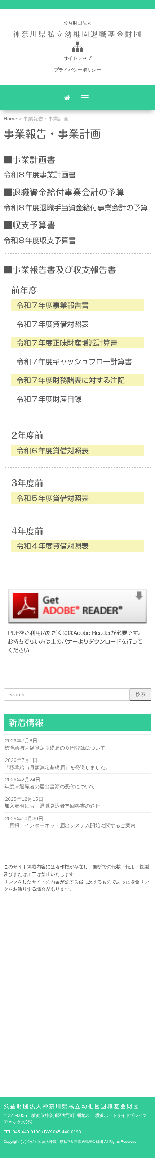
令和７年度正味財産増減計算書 (67, 342)
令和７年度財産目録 (49, 399)
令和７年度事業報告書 (53, 305)
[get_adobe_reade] (77, 606)
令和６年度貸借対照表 (53, 450)
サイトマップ (77, 58)
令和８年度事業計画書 (40, 174)
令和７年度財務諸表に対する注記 (71, 380)
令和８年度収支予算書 (40, 240)
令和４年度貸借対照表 (53, 545)
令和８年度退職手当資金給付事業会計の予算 (76, 207)
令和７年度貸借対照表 (53, 324)
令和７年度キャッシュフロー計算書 (74, 361)
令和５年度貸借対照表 (53, 498)
